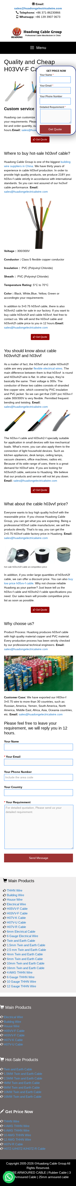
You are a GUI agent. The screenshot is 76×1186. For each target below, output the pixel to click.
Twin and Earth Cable (21, 940)
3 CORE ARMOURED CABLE (25, 1172)
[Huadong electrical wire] (38, 32)
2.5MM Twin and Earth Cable (23, 1078)
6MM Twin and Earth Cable (22, 1087)
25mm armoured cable (54, 1177)
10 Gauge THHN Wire (21, 981)
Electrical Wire (16, 904)
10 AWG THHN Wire (17, 1135)
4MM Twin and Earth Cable (22, 1083)
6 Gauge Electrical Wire (22, 936)
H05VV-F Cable (17, 908)
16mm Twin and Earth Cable (25, 968)
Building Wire (15, 895)
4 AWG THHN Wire (19, 972)
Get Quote (41, 139)
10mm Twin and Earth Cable (25, 963)
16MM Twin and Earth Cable (22, 1096)
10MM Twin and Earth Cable (22, 1092)
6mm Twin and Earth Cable (25, 959)
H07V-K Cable (16, 917)
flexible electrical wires (48, 368)
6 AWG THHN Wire (17, 1130)
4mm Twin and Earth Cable (25, 954)
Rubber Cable (57, 1172)
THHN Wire (14, 890)
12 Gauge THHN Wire (21, 986)
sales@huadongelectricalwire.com (38, 8)
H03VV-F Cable (17, 913)
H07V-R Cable (16, 927)
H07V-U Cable (16, 922)
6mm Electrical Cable (21, 931)
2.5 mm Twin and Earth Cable (26, 949)
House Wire (14, 899)
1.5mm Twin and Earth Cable (26, 945)
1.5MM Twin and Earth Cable (23, 1073)
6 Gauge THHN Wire (20, 977)
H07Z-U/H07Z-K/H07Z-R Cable (24, 1148)
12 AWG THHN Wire (17, 1139)
